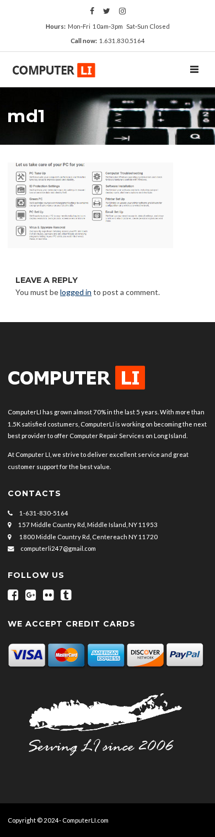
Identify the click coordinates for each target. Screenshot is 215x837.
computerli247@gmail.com (58, 548)
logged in (76, 292)
